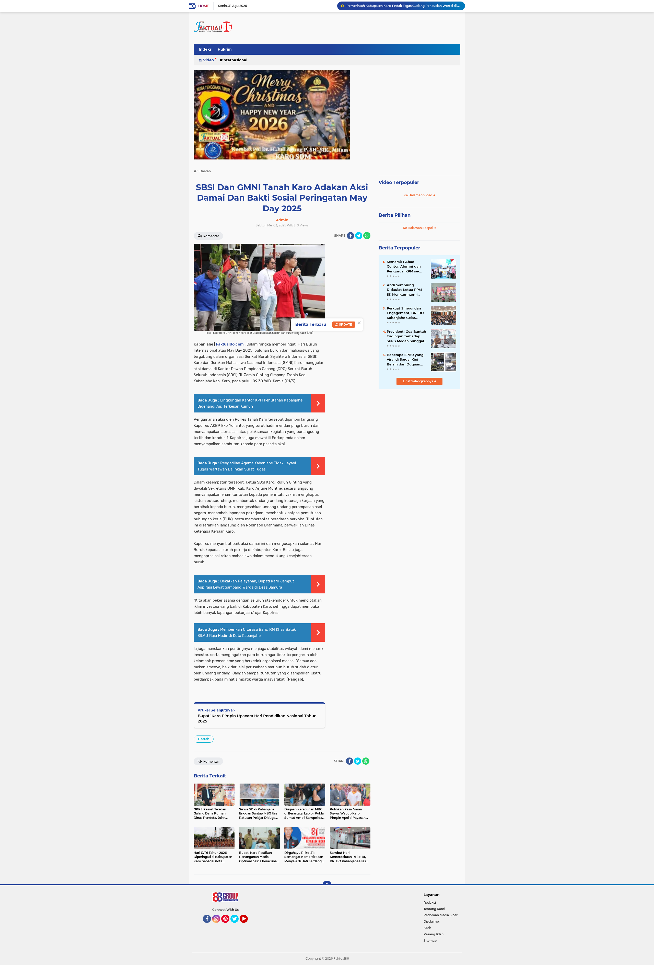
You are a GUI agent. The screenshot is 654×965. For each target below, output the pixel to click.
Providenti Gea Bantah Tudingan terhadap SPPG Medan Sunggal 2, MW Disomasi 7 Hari (406, 336)
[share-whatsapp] (366, 235)
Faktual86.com (230, 344)
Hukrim (225, 49)
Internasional (235, 60)
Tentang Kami (434, 909)
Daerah (203, 739)
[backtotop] (327, 885)
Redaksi (430, 902)
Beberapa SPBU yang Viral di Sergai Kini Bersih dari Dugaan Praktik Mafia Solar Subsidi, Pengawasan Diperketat (405, 359)
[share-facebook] (350, 235)
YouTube (247, 925)
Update (345, 324)
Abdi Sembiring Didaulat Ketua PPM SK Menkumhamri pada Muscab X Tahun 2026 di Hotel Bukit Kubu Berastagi (406, 290)
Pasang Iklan (433, 934)
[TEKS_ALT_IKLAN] (327, 114)
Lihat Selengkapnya (418, 381)
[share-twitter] (358, 235)
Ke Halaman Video (418, 195)
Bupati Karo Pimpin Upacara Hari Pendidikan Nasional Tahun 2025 (257, 718)
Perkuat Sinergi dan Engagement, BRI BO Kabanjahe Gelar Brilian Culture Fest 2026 (405, 313)
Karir (427, 928)
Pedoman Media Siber (441, 915)
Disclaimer (432, 921)
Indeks (205, 49)
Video (208, 60)
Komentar (211, 236)
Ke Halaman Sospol (418, 228)
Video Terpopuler (399, 182)
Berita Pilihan (395, 215)
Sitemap (430, 941)
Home (203, 6)
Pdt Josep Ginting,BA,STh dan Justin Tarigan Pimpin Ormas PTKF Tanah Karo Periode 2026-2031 (403, 6)
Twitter (236, 925)
